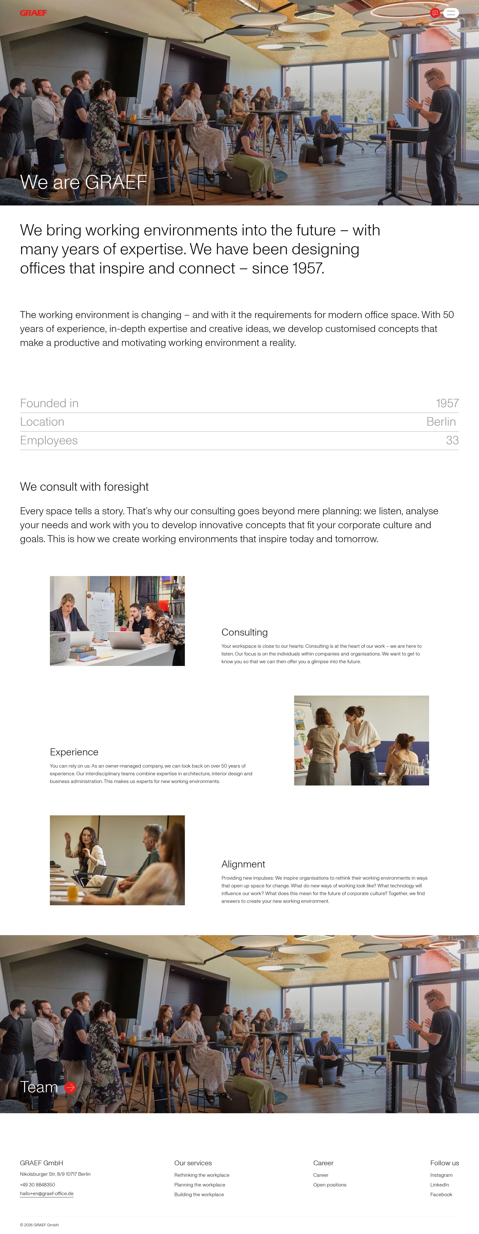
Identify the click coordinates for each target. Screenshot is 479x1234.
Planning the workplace (199, 1184)
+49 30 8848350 (37, 1184)
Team (39, 1087)
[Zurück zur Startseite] (40, 13)
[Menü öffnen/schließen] (451, 13)
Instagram (441, 1174)
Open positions (330, 1184)
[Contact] (435, 13)
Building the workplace (199, 1194)
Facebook (441, 1194)
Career (321, 1174)
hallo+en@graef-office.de (47, 1193)
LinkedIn (439, 1184)
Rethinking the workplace (202, 1174)
